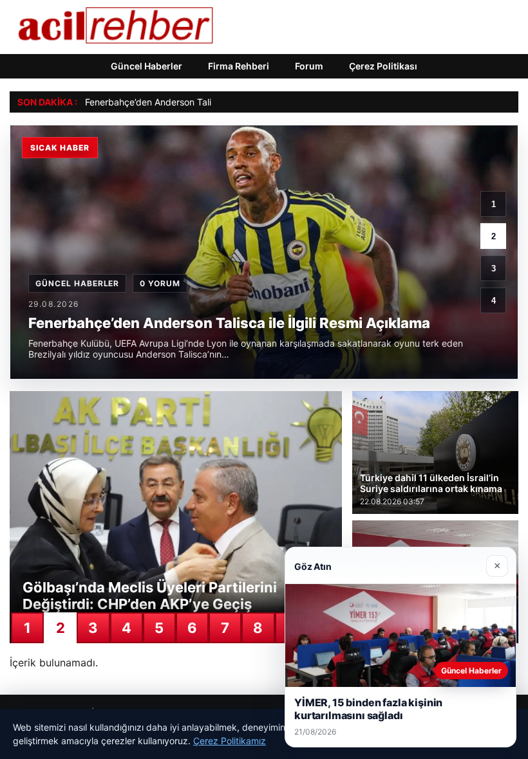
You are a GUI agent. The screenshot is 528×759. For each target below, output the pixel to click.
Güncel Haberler (146, 65)
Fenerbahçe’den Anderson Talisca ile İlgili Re (177, 101)
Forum (309, 65)
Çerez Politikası (383, 65)
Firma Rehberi (238, 65)
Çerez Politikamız (229, 740)
